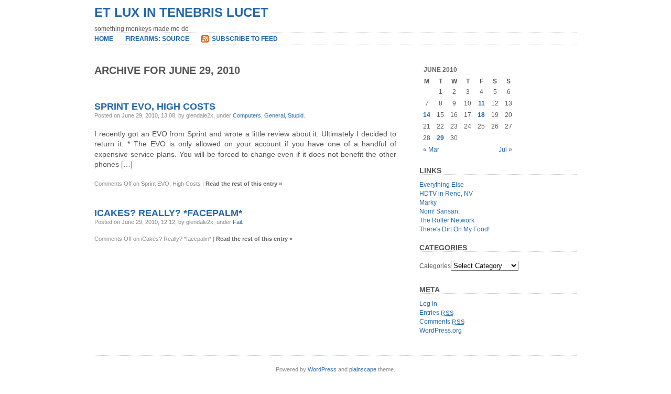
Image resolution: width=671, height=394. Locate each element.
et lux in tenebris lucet (181, 12)
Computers (247, 115)
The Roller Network (446, 220)
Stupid (296, 115)
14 (426, 115)
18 (481, 115)
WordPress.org (440, 330)
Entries (436, 312)
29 (440, 138)
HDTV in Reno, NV (446, 193)
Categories (435, 266)
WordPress (322, 369)
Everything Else (441, 184)
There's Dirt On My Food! (454, 229)
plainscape (362, 369)
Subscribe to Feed (245, 38)
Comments (441, 321)
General (274, 115)
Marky (428, 202)
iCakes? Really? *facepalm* (168, 213)
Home (103, 38)
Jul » (505, 149)
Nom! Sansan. (439, 211)
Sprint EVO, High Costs (154, 106)
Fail (237, 222)
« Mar (431, 149)
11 (481, 103)
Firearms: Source (157, 38)
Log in (428, 303)
